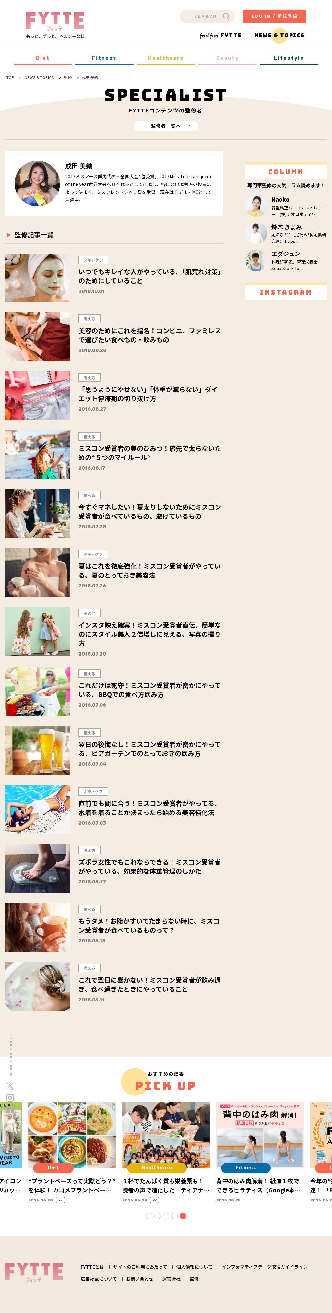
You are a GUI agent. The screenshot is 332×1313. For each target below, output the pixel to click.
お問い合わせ (139, 1278)
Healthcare (166, 58)
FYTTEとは (92, 1266)
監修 (194, 1278)
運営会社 (171, 1278)
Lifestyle (289, 58)
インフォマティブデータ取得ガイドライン (265, 1266)
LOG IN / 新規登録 (275, 16)
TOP (10, 77)
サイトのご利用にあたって (140, 1266)
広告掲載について (99, 1278)
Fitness (104, 58)
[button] (149, 1216)
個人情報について (194, 1266)
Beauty (227, 58)
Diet (43, 58)
